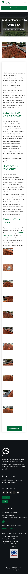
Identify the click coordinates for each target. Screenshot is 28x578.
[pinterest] (14, 492)
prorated (17, 192)
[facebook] (3, 492)
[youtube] (18, 492)
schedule (11, 235)
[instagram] (10, 492)
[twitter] (7, 492)
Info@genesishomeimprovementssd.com (14, 517)
